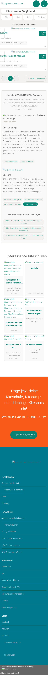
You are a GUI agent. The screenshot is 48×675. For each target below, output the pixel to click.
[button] (4, 78)
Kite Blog (5, 503)
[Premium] (43, 257)
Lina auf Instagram (10, 161)
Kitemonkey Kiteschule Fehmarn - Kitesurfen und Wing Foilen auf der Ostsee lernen (13, 324)
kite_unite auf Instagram (12, 199)
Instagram (5, 629)
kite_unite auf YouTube (12, 204)
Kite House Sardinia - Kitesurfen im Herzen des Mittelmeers (23, 229)
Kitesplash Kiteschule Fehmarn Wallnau (13, 282)
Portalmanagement (9, 607)
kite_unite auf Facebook (33, 199)
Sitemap (5, 600)
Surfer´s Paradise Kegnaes (12, 56)
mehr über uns (31, 204)
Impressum (6, 566)
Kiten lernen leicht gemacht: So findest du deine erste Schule (23, 236)
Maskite (34, 268)
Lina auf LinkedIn (27, 161)
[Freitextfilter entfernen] (36, 3)
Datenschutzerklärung (10, 580)
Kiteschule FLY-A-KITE (14, 346)
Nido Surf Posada (34, 344)
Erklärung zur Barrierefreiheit (13, 594)
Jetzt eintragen (25, 435)
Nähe (29, 17)
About (4, 496)
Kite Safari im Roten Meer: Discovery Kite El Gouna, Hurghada (23, 221)
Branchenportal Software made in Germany (16, 668)
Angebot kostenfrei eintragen (13, 518)
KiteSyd (3, 33)
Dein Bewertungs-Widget (12, 552)
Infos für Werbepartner (11, 545)
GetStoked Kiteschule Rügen (34, 312)
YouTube (5, 635)
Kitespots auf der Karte (11, 483)
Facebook (5, 622)
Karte (18, 17)
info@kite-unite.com (12, 642)
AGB (3, 573)
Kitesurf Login (9, 655)
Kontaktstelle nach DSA (11, 587)
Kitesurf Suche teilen (36, 79)
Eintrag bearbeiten (9, 531)
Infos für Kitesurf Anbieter (12, 538)
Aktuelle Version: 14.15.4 (9, 673)
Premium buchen (11, 525)
